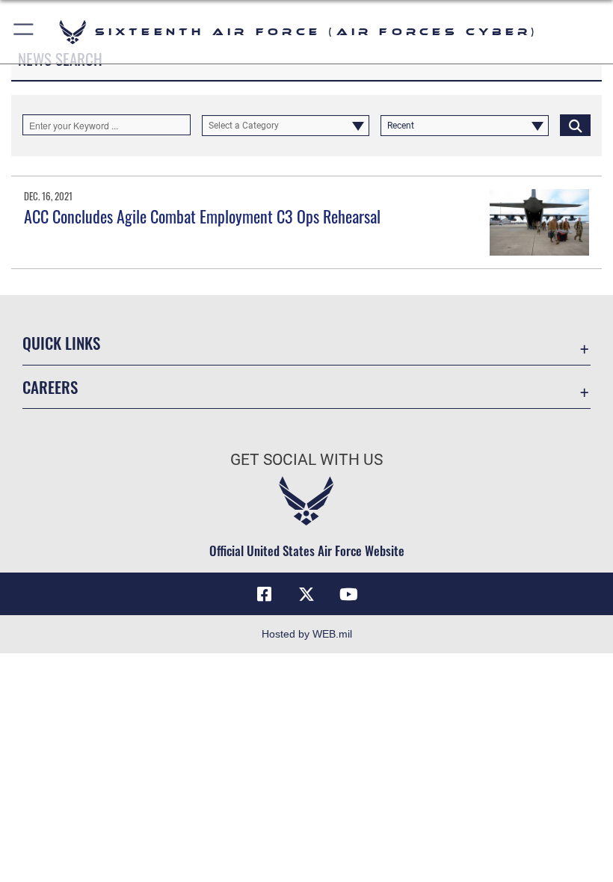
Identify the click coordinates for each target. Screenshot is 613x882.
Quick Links (61, 342)
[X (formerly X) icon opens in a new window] (306, 594)
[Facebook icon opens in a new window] (264, 594)
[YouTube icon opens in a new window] (348, 594)
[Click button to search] (575, 124)
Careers (50, 386)
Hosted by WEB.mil (307, 634)
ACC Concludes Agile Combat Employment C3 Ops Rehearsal (202, 216)
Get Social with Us (306, 460)
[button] (24, 32)
